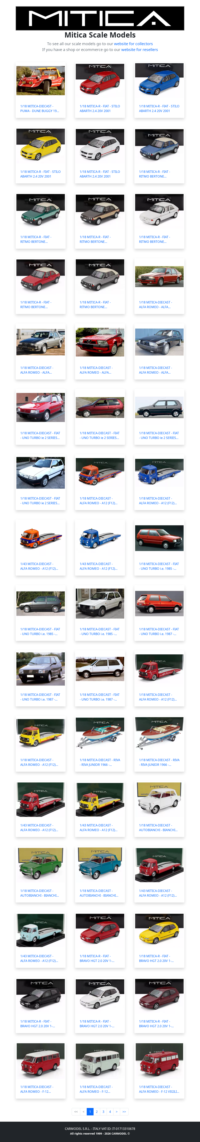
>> (124, 1112)
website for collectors (133, 43)
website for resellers (139, 49)
